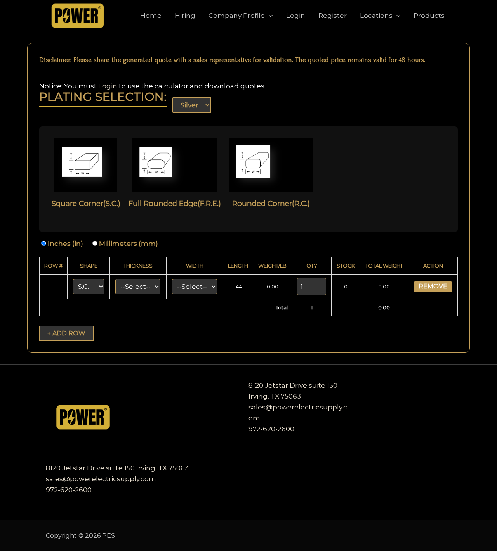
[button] (269, 15)
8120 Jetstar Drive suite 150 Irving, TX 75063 (117, 468)
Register (332, 15)
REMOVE (433, 286)
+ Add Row (66, 333)
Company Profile (237, 15)
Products (429, 15)
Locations (376, 15)
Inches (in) (64, 243)
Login (295, 15)
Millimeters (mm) (127, 243)
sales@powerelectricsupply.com (101, 479)
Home (151, 15)
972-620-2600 (69, 490)
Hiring (185, 15)
